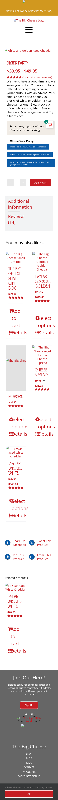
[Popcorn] (16, 368)
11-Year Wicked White (14, 602)
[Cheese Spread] (42, 355)
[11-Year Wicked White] (15, 587)
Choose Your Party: (22, 141)
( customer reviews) (37, 77)
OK (29, 794)
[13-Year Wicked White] (16, 452)
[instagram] (32, 715)
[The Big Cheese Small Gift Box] (16, 258)
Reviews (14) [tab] (14, 219)
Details (17, 332)
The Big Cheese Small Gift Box (14, 279)
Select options (44, 322)
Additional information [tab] (14, 204)
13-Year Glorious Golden (43, 282)
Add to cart (40, 182)
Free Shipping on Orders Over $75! (29, 11)
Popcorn (15, 397)
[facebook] (26, 715)
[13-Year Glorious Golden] (42, 261)
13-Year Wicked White (15, 469)
